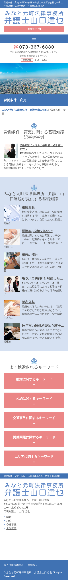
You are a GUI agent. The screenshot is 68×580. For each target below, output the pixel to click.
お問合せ (33, 565)
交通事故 (11, 524)
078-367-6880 (36, 47)
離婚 (8, 517)
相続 (8, 520)
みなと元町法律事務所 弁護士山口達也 (25, 109)
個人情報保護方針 (14, 565)
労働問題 (11, 528)
